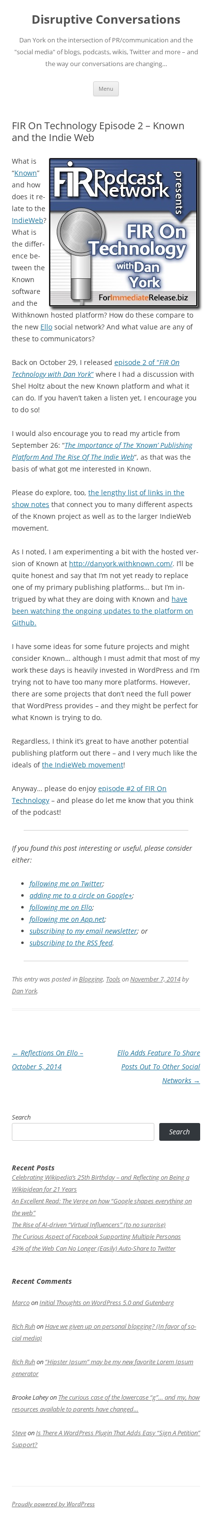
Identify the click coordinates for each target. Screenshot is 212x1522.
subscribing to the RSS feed (71, 942)
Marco (21, 1302)
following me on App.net (67, 919)
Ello (46, 326)
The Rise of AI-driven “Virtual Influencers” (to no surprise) (89, 1224)
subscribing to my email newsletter (83, 931)
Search (21, 1117)
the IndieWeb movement (82, 764)
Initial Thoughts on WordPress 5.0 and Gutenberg (106, 1302)
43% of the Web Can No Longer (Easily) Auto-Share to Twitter (94, 1248)
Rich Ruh (23, 1326)
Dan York (24, 990)
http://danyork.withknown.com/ (121, 563)
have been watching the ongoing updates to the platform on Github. (102, 610)
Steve (19, 1432)
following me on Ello (61, 907)
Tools (113, 979)
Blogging (91, 979)
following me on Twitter (66, 883)
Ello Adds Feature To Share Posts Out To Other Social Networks (158, 1066)
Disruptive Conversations (106, 19)
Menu (106, 88)
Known (25, 173)
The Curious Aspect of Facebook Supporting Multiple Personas (96, 1236)
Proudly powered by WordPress (53, 1504)
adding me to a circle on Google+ (81, 895)
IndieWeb (27, 220)
